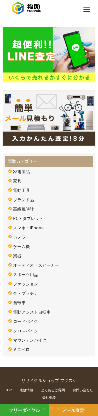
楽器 (17, 256)
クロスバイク (25, 331)
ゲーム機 (21, 246)
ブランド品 (23, 200)
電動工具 (21, 190)
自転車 (19, 303)
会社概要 (49, 397)
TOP (8, 390)
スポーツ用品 (25, 274)
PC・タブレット (28, 218)
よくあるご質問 (53, 390)
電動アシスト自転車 (32, 312)
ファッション (25, 284)
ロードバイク (25, 321)
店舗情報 (26, 390)
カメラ (19, 237)
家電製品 (21, 171)
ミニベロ (21, 349)
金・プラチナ (25, 293)
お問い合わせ (83, 390)
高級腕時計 (23, 209)
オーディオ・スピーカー (36, 265)
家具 (17, 181)
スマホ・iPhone (28, 228)
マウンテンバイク (30, 340)
